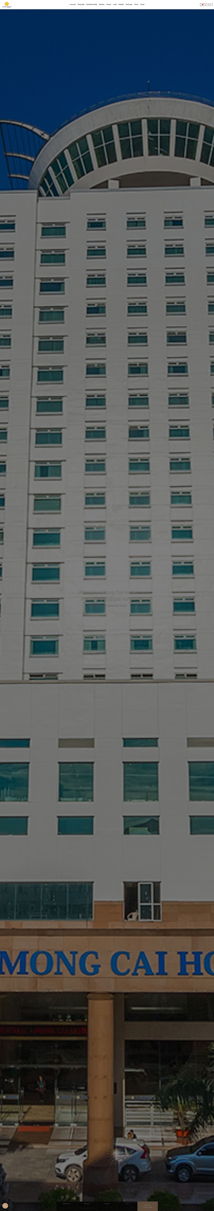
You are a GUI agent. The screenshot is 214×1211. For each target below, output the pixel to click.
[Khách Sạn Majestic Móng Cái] (7, 5)
